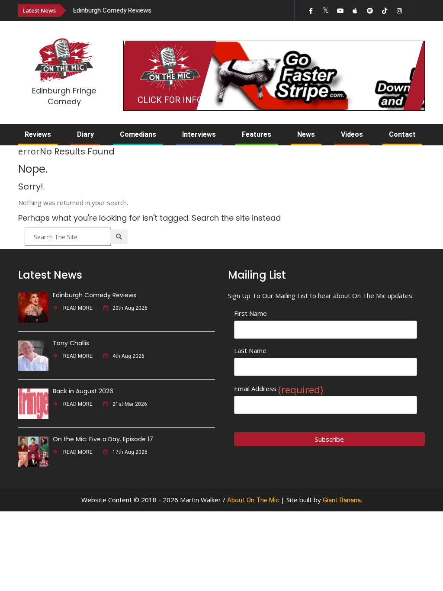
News (306, 134)
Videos (352, 134)
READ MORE (77, 308)
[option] (161, 10)
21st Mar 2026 (129, 404)
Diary (85, 134)
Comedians (138, 134)
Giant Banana (342, 500)
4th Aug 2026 (128, 356)
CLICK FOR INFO (170, 100)
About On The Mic (253, 500)
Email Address (278, 389)
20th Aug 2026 (130, 308)
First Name (250, 313)
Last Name (250, 350)
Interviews (199, 134)
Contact (402, 134)
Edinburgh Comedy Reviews (112, 10)
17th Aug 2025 (130, 452)
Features (256, 134)
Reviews (38, 134)
